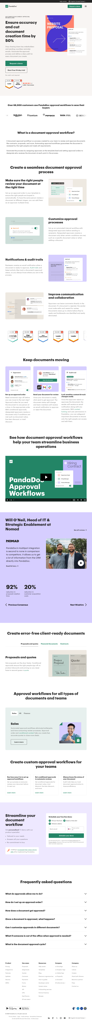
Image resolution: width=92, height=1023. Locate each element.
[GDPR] (81, 1008)
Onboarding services (45, 989)
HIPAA (7, 983)
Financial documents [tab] (49, 644)
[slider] (42, 499)
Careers (74, 973)
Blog (40, 973)
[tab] (14, 713)
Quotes (24, 973)
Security (7, 979)
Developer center (44, 983)
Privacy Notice (52, 842)
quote (26, 670)
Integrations (9, 969)
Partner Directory (44, 992)
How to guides (43, 979)
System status (43, 986)
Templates (42, 969)
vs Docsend (58, 979)
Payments (25, 979)
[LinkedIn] (49, 1018)
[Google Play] (11, 1008)
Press (73, 983)
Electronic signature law (46, 976)
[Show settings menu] (81, 499)
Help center (63, 1)
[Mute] (77, 499)
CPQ (23, 992)
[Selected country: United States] (69, 829)
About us (74, 966)
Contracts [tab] (64, 644)
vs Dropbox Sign (60, 969)
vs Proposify (59, 976)
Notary (24, 986)
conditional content (26, 733)
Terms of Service (73, 840)
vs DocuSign (59, 966)
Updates (8, 976)
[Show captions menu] (74, 499)
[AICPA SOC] (78, 1008)
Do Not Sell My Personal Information (21, 1018)
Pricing (7, 966)
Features (8, 973)
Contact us (75, 986)
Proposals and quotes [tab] (29, 644)
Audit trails (34, 268)
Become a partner (77, 979)
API (23, 989)
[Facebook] (53, 1018)
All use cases (26, 999)
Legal (18, 1016)
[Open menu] (86, 6)
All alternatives (59, 983)
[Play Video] (7, 499)
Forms (24, 983)
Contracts (25, 976)
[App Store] (24, 1008)
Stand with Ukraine (77, 976)
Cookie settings (25, 1016)
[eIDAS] (85, 1008)
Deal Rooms (25, 996)
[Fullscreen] (85, 499)
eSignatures (25, 969)
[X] (57, 1018)
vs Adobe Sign (59, 973)
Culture (74, 969)
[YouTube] (65, 1018)
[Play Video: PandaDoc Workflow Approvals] (46, 477)
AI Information (34, 1018)
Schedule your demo (66, 835)
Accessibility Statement (36, 1016)
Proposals (25, 966)
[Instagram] (61, 1018)
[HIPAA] (74, 1008)
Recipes (41, 996)
